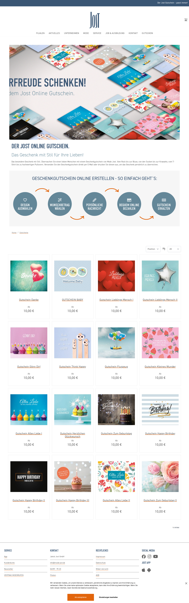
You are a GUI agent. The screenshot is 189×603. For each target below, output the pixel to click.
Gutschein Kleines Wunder (160, 366)
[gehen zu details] (149, 571)
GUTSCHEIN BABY (72, 300)
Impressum (100, 556)
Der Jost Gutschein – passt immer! (172, 2)
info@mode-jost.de (57, 562)
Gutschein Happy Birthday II (29, 500)
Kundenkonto (9, 562)
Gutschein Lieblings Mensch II (160, 300)
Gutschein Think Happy (72, 366)
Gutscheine (24, 232)
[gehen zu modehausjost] (144, 557)
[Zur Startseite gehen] (94, 20)
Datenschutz (101, 562)
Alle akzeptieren (81, 597)
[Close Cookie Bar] (186, 583)
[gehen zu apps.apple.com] (144, 571)
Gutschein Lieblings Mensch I (116, 300)
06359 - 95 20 (55, 569)
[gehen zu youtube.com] (156, 557)
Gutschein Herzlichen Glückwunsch (72, 435)
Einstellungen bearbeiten (108, 597)
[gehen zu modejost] (150, 557)
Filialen (53, 575)
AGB (97, 575)
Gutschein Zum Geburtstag (116, 433)
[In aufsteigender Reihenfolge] (164, 249)
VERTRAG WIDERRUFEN (14, 575)
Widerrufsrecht (102, 569)
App (5, 556)
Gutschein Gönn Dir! (28, 366)
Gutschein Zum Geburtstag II (160, 500)
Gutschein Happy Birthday (160, 433)
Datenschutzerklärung (89, 588)
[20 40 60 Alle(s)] (174, 249)
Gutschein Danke (29, 300)
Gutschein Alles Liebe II (116, 500)
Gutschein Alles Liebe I (29, 433)
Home (14, 232)
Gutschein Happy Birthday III (72, 500)
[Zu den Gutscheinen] (94, 92)
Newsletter (8, 569)
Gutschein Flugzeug (116, 366)
